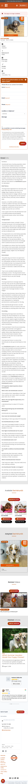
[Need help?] (3, 781)
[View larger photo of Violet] (25, 502)
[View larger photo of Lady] (11, 502)
